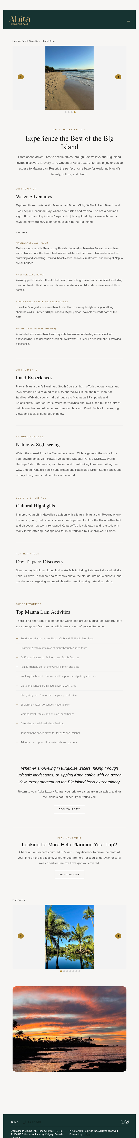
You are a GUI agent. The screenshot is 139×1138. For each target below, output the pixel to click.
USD (13, 1122)
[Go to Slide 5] (73, 971)
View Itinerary (69, 875)
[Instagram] (127, 1122)
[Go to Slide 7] (79, 971)
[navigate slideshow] (21, 77)
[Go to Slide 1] (65, 112)
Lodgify (86, 1134)
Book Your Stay (69, 809)
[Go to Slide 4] (75, 112)
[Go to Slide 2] (69, 112)
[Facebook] (123, 1122)
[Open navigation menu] (128, 20)
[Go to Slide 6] (76, 971)
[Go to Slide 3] (72, 112)
